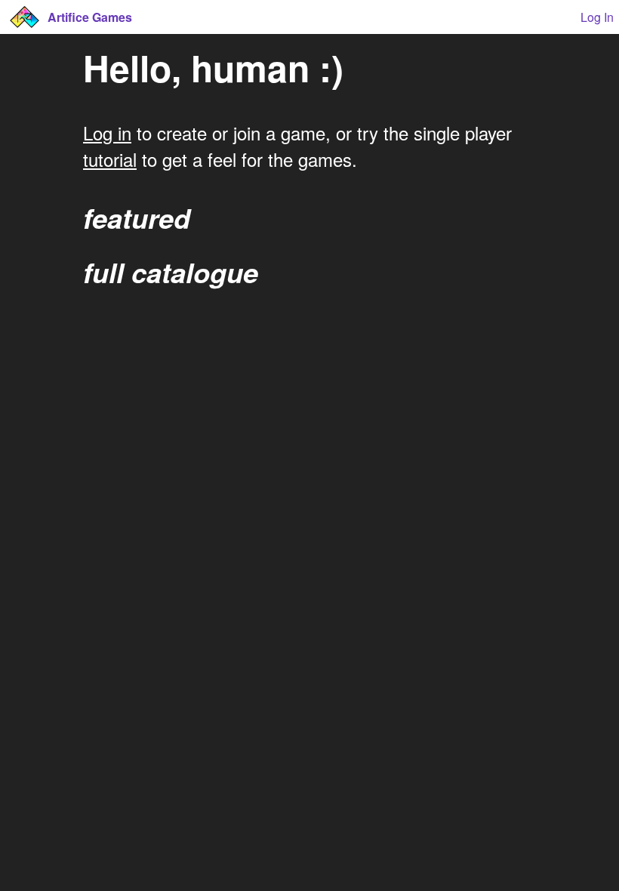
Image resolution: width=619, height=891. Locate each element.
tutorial (110, 159)
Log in (107, 132)
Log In (597, 17)
